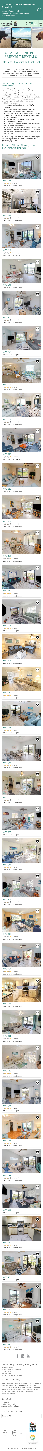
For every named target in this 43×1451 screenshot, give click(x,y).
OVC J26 (6, 591)
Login (9, 1448)
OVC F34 (7, 1175)
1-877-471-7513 (7, 1374)
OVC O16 (7, 454)
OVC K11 (7, 1036)
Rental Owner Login (9, 1404)
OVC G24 (7, 521)
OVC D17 (7, 215)
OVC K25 (7, 1277)
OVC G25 (7, 1004)
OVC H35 (7, 797)
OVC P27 (7, 352)
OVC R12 (7, 556)
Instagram (23, 1356)
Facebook (17, 1356)
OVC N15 (7, 1344)
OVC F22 (7, 384)
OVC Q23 (7, 864)
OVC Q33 (7, 762)
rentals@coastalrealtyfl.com (12, 1376)
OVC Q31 (7, 1106)
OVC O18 (7, 1140)
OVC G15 (7, 489)
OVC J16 (6, 693)
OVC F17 (7, 969)
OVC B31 (7, 1210)
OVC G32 (7, 832)
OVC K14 (7, 1242)
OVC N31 (7, 899)
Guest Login (6, 1402)
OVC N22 (7, 1309)
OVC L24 (7, 728)
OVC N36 (7, 317)
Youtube (28, 1356)
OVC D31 (7, 180)
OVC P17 (7, 660)
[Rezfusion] (21, 1433)
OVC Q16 (7, 1071)
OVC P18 (7, 250)
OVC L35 (7, 285)
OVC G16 (7, 934)
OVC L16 (7, 419)
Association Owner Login (10, 1406)
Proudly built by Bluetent (21, 1448)
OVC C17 (7, 626)
